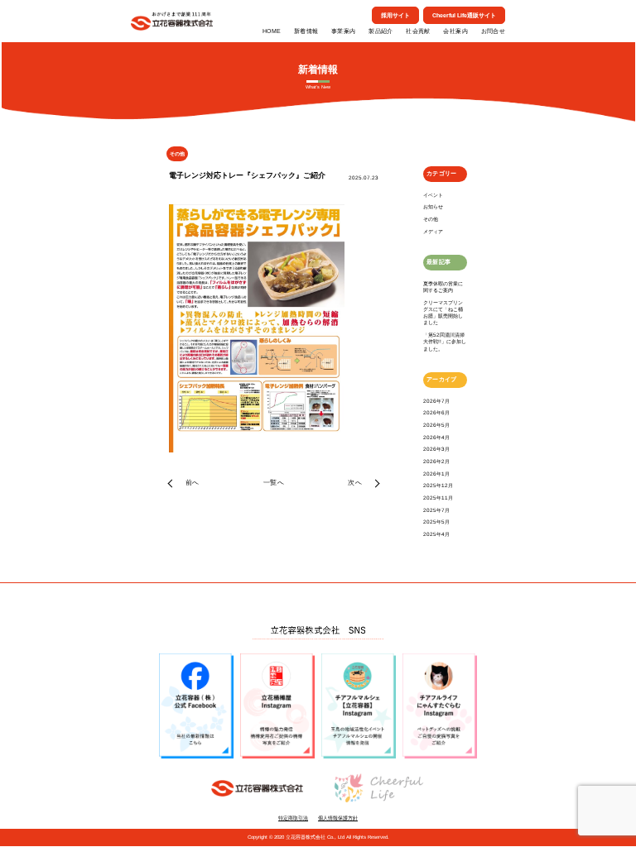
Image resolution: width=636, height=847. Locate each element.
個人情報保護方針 (338, 818)
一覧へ (273, 482)
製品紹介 (381, 31)
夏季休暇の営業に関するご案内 (443, 286)
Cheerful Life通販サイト (464, 15)
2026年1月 (436, 473)
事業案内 (343, 31)
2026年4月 (436, 437)
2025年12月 (438, 485)
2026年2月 (436, 461)
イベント (433, 195)
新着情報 (306, 31)
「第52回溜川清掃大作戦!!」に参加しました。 (444, 342)
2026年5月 (436, 425)
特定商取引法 (293, 818)
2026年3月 (436, 449)
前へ (193, 482)
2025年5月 (436, 521)
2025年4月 (436, 534)
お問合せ (493, 31)
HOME (272, 31)
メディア (433, 231)
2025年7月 (436, 510)
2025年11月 (438, 497)
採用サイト (395, 15)
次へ (355, 482)
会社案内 (455, 31)
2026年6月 (436, 412)
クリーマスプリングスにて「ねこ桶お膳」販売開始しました (443, 312)
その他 (430, 219)
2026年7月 (436, 401)
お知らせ (433, 206)
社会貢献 (418, 31)
